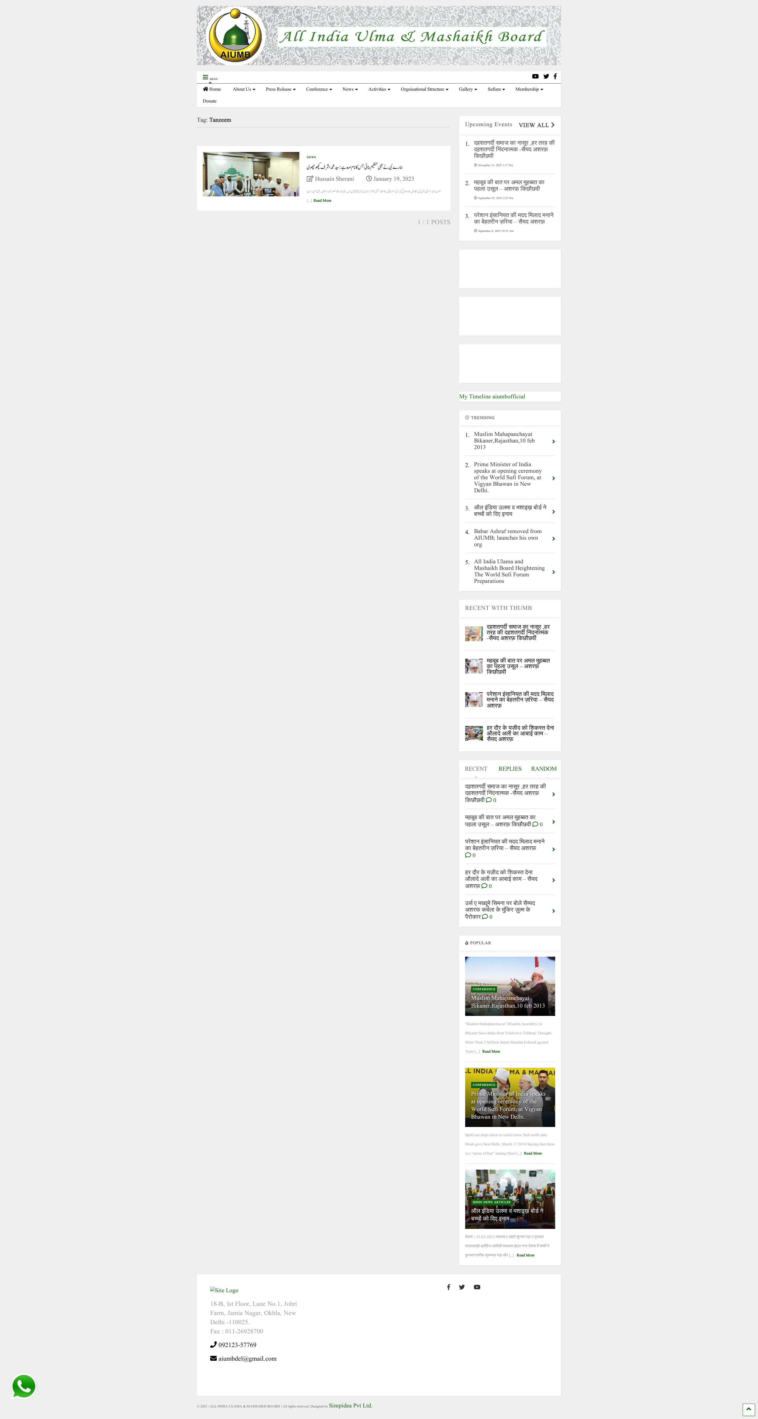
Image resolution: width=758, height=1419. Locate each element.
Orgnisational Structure (422, 89)
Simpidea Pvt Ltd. (350, 1406)
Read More (322, 200)
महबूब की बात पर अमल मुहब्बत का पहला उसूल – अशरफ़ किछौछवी (518, 666)
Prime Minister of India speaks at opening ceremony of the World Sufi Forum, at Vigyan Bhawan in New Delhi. (508, 1105)
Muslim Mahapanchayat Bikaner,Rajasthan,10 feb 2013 (508, 1002)
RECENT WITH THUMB (498, 608)
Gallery (466, 89)
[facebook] (555, 77)
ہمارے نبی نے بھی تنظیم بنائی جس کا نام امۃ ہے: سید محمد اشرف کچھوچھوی (355, 167)
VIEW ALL (535, 125)
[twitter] (546, 77)
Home (215, 89)
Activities (377, 89)
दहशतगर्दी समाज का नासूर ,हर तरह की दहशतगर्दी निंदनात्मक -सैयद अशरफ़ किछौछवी (518, 633)
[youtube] (535, 77)
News (348, 89)
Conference (317, 89)
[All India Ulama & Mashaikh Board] (379, 64)
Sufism (494, 89)
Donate (209, 101)
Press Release (278, 89)
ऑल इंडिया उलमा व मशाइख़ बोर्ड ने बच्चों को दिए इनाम (507, 1215)
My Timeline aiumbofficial (492, 397)
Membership (527, 89)
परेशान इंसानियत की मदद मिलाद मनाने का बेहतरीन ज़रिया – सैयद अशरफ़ (520, 700)
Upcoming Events (489, 125)
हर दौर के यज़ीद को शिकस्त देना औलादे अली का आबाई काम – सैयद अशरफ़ (520, 734)
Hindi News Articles (492, 1202)
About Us (242, 89)
